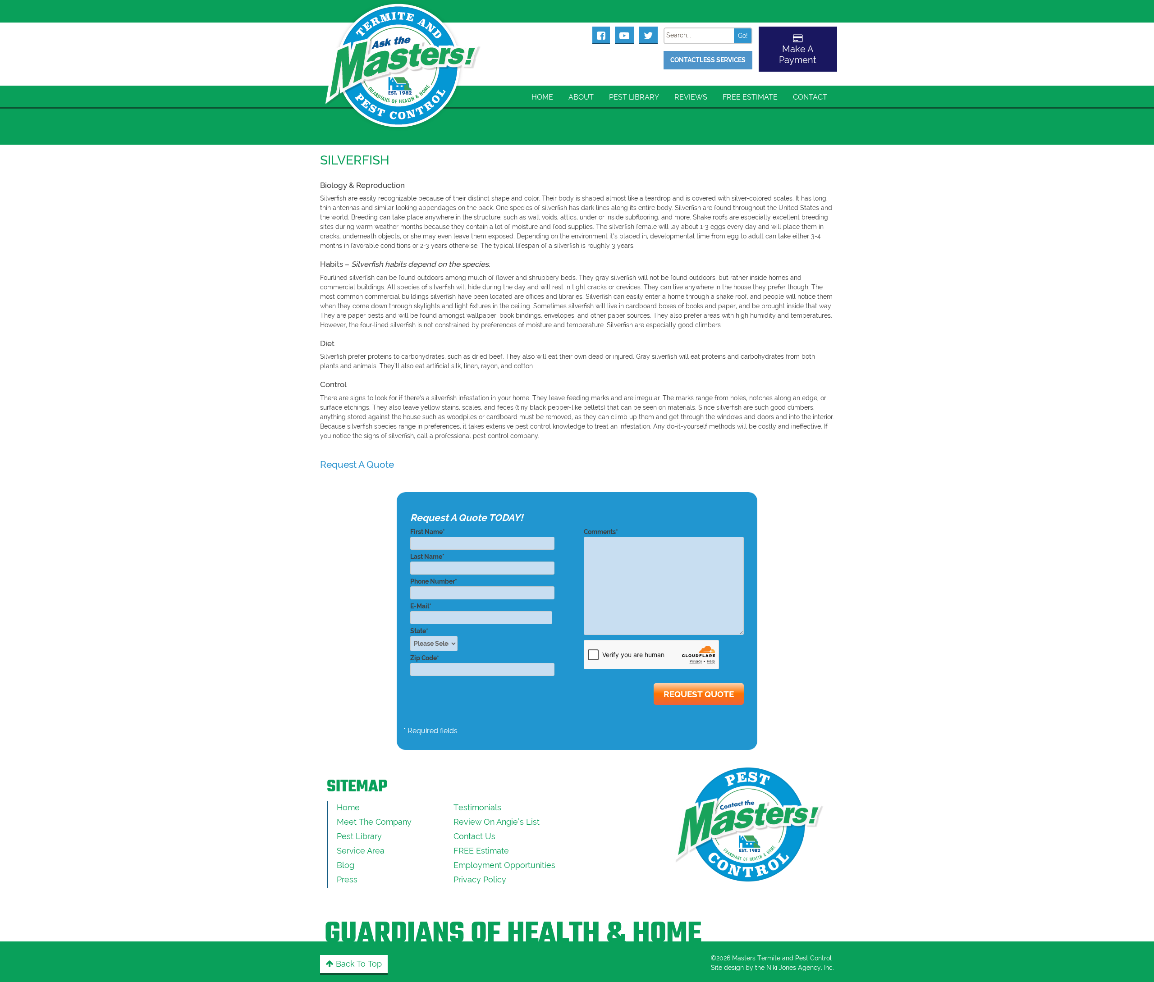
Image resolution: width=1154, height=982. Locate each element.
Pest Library (634, 97)
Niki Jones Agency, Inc (799, 967)
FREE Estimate (750, 97)
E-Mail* (420, 606)
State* (419, 631)
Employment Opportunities (504, 865)
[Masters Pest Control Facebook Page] (601, 35)
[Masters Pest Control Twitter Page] (648, 35)
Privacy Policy (479, 879)
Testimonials (477, 807)
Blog (345, 865)
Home (542, 97)
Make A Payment (797, 54)
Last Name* (427, 556)
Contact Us (474, 836)
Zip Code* (424, 658)
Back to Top (358, 963)
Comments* (601, 531)
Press (347, 879)
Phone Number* (433, 581)
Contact (810, 97)
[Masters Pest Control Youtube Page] (624, 35)
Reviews (690, 97)
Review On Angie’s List (496, 822)
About (581, 97)
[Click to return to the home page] (403, 54)
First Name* (427, 531)
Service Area (361, 850)
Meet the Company (374, 822)
